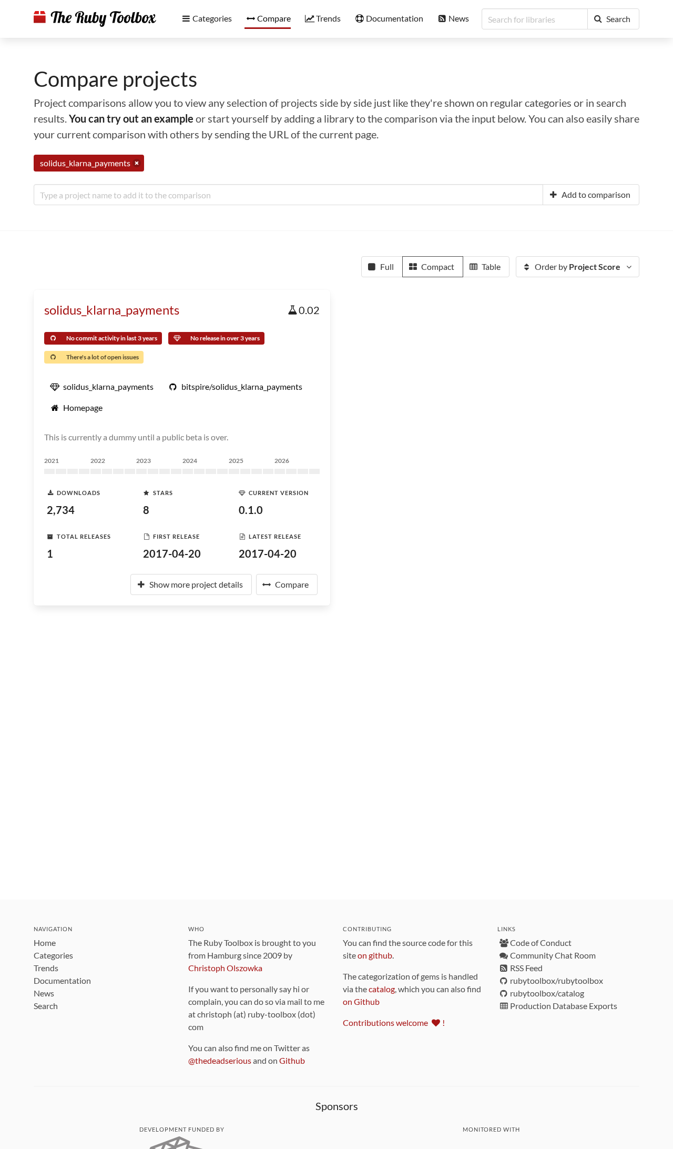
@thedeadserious (219, 1060)
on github (375, 955)
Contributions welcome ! (394, 1022)
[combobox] (288, 194)
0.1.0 (251, 509)
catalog (382, 989)
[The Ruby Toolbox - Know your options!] (94, 19)
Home (45, 943)
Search (46, 1006)
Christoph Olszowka (225, 968)
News (44, 993)
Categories (53, 955)
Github (292, 1060)
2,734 (61, 509)
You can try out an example (131, 118)
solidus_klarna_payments (111, 309)
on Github (361, 1001)
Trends (46, 968)
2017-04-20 (172, 553)
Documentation (62, 980)
